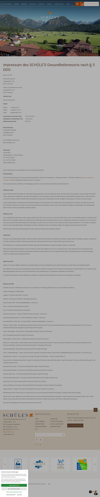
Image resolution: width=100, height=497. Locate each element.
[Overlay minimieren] (26, 472)
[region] (14, 478)
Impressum (19, 494)
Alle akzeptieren (13, 485)
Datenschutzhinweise (10, 494)
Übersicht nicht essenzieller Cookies (14, 492)
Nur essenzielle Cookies (14, 488)
